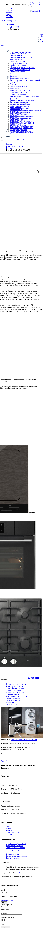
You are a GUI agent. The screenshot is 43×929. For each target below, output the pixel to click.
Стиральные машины (18, 64)
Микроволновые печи (18, 86)
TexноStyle (19, 873)
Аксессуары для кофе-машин (21, 116)
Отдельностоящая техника (16, 684)
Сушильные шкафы (17, 72)
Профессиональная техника (16, 696)
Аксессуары (10, 702)
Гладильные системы (18, 53)
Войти (3, 21)
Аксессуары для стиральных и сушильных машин (22, 123)
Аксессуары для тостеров (20, 104)
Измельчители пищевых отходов (23, 134)
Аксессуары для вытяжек (20, 112)
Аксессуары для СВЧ (18, 120)
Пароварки (14, 88)
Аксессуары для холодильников (22, 126)
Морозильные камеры (18, 61)
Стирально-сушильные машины (22, 68)
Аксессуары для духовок (19, 114)
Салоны (9, 11)
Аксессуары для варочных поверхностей (26, 110)
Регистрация (11, 21)
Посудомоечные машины (20, 70)
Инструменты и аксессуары (21, 128)
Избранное (35, 3)
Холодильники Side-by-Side (21, 57)
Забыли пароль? (7, 900)
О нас (8, 826)
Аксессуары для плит (18, 108)
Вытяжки (13, 76)
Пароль (4, 892)
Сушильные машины (18, 66)
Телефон (4, 913)
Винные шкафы (16, 59)
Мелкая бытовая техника (15, 688)
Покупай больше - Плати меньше (24, 740)
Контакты (9, 17)
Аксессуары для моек (18, 130)
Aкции (8, 15)
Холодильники (16, 55)
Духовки (13, 84)
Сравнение (35, 5)
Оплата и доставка (13, 833)
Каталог (4, 45)
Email (3, 890)
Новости (9, 13)
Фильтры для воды (13, 700)
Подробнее (5, 761)
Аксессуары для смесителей (21, 132)
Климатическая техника (15, 698)
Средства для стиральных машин (23, 100)
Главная (9, 8)
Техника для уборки (13, 690)
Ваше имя (5, 909)
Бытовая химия (11, 705)
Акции (8, 828)
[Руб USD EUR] (33, 7)
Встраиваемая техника (14, 686)
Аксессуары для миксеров (20, 106)
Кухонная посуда (12, 694)
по (2, 922)
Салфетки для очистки (19, 102)
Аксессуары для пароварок (20, 118)
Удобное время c (7, 918)
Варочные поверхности (19, 78)
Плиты (12, 74)
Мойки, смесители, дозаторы (17, 692)
